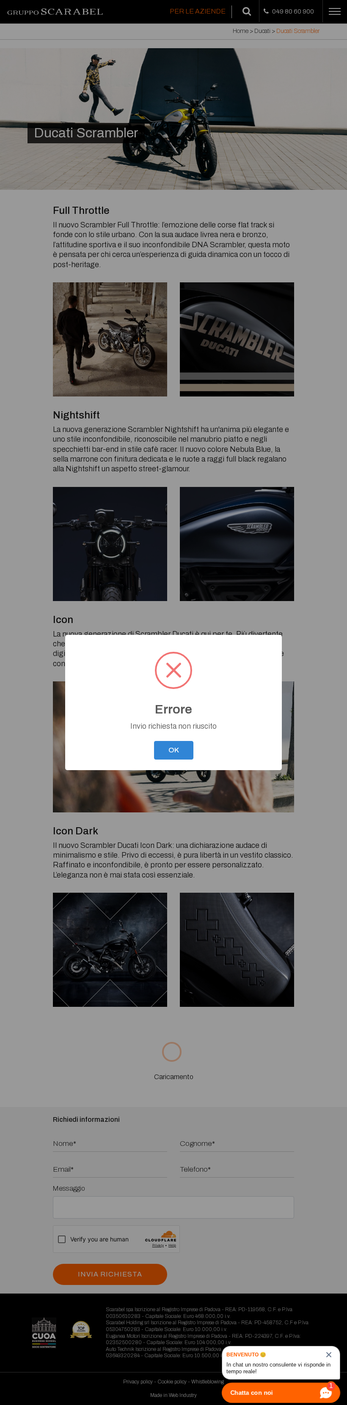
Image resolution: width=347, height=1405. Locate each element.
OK (173, 750)
